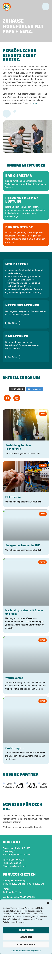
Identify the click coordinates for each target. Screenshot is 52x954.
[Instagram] (16, 398)
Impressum (36, 950)
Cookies (14, 950)
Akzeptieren (26, 930)
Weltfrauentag (14, 677)
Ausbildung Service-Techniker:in (18, 447)
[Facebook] (7, 398)
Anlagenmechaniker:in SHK (22, 545)
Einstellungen (26, 944)
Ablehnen (26, 937)
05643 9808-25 (27, 897)
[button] (48, 902)
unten (35, 103)
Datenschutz (24, 950)
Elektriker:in (13, 497)
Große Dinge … (14, 748)
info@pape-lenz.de (18, 866)
